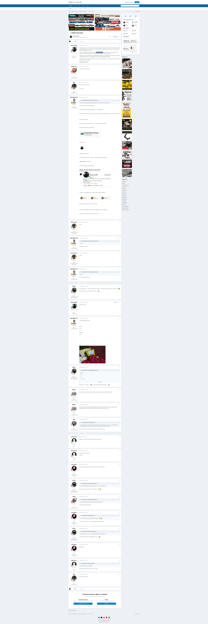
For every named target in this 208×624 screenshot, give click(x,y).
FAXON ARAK (124, 193)
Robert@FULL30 (74, 97)
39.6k (75, 295)
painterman (74, 436)
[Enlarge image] (90, 133)
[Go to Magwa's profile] (74, 393)
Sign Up (137, 2)
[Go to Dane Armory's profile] (74, 225)
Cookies (108, 620)
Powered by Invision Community (104, 622)
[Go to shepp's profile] (74, 500)
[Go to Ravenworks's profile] (74, 454)
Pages (88, 5)
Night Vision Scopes (125, 209)
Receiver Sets (124, 190)
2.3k (74, 231)
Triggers (123, 183)
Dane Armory (74, 222)
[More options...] (119, 45)
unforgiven (74, 464)
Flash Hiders (124, 200)
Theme (99, 620)
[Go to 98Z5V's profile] (74, 290)
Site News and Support (84, 37)
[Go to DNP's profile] (74, 86)
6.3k (74, 76)
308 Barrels (124, 188)
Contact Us (104, 620)
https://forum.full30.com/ (83, 61)
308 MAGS (124, 181)
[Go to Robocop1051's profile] (71, 36)
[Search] (138, 6)
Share (110, 36)
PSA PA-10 (124, 192)
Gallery (80, 8)
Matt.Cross (74, 66)
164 (74, 106)
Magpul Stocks (124, 197)
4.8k (74, 399)
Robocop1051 (76, 36)
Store (79, 5)
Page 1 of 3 (82, 41)
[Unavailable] (95, 198)
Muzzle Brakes (124, 199)
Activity (75, 5)
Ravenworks (74, 450)
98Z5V (74, 286)
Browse (70, 5)
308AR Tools (124, 204)
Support (83, 5)
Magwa (74, 389)
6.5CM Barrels (124, 186)
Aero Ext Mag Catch (125, 206)
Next (75, 41)
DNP (74, 82)
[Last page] (77, 41)
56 (74, 446)
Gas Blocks (124, 195)
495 (74, 460)
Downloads (75, 8)
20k (74, 553)
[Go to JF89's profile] (74, 423)
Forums (70, 8)
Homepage (85, 8)
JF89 (74, 419)
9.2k (74, 312)
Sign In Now (106, 603)
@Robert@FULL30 (99, 52)
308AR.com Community (75, 2)
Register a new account (83, 603)
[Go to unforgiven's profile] (74, 468)
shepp (73, 496)
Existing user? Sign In (129, 2)
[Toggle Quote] (80, 100)
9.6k (74, 91)
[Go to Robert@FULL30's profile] (74, 101)
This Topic (134, 5)
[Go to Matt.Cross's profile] (74, 70)
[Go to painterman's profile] (74, 440)
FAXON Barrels (124, 202)
